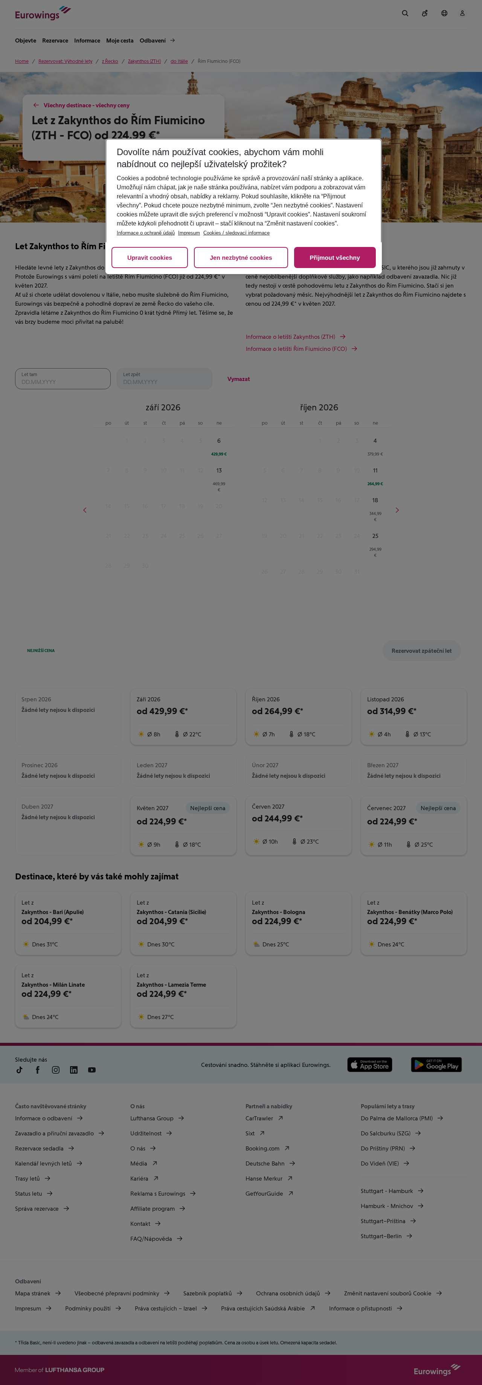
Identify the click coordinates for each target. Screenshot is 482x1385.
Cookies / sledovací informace (236, 233)
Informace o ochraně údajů (146, 233)
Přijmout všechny (335, 258)
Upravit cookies (149, 258)
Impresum (189, 233)
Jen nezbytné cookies (241, 258)
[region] (243, 206)
